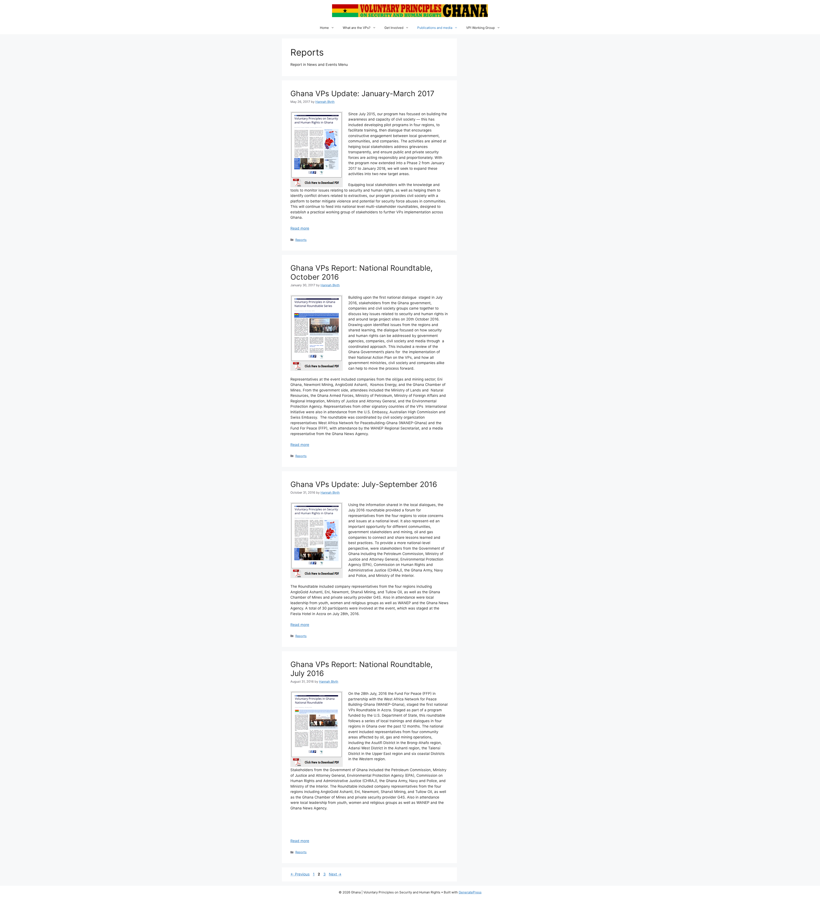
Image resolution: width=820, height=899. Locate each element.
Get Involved (393, 28)
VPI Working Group (480, 28)
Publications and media (434, 28)
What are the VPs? (356, 28)
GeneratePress (470, 892)
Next (335, 874)
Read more (299, 228)
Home (324, 28)
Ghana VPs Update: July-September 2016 (363, 484)
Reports (301, 240)
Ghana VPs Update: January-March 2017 (362, 93)
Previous (300, 874)
